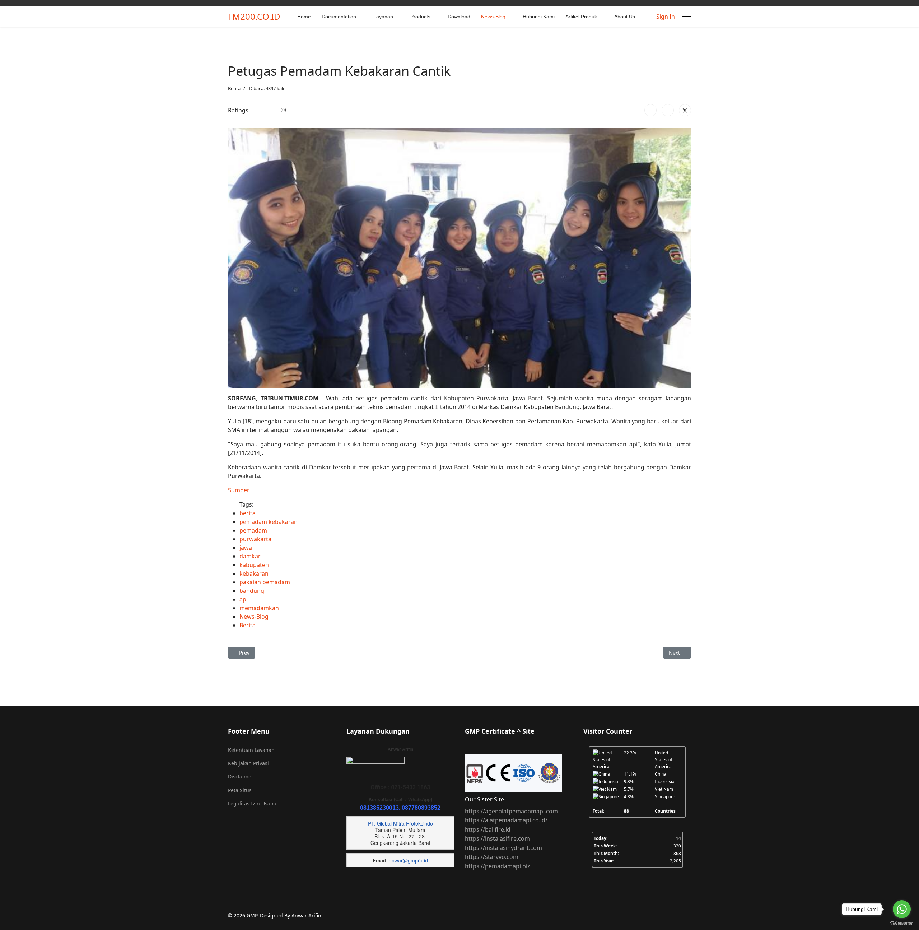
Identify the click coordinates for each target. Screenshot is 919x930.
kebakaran (254, 573)
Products (420, 16)
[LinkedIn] (668, 110)
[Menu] (686, 16)
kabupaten (254, 565)
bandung (251, 591)
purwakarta (255, 539)
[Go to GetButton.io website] (901, 923)
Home (304, 16)
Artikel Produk (581, 16)
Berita (234, 88)
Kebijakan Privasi (248, 763)
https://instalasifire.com (497, 838)
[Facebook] (650, 110)
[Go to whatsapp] (902, 909)
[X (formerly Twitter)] (685, 110)
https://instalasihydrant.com (503, 848)
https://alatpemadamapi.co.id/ (506, 820)
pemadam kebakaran (268, 522)
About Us (624, 16)
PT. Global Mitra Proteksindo (400, 823)
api (243, 599)
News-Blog (493, 16)
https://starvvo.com (491, 857)
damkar (250, 556)
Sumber (238, 490)
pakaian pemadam (264, 582)
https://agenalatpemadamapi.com (511, 811)
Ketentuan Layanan (251, 750)
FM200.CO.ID (254, 16)
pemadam (253, 530)
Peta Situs (240, 790)
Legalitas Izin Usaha (252, 803)
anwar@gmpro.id (408, 860)
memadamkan (259, 608)
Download (459, 16)
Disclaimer (240, 776)
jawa (245, 548)
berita (247, 513)
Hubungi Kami (539, 16)
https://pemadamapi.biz (497, 866)
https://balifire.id (487, 829)
